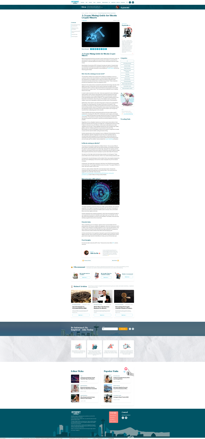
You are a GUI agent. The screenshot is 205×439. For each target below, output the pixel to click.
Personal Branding (127, 81)
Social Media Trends (127, 86)
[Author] (99, 253)
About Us (118, 2)
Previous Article (87, 260)
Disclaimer (112, 417)
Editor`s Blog (112, 421)
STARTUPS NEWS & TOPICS (127, 88)
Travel (94, 2)
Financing (127, 74)
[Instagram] (130, 2)
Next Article (114, 260)
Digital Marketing (127, 68)
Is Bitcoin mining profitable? (75, 28)
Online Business (127, 78)
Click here (84, 115)
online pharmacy (65, 438)
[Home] (75, 2)
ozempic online (105, 438)
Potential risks (74, 34)
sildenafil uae (90, 438)
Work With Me (113, 415)
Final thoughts (74, 36)
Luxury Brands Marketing (128, 113)
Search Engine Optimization (127, 83)
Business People (127, 65)
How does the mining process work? (76, 25)
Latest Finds (113, 2)
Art (109, 2)
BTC (113, 242)
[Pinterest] (133, 2)
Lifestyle (90, 2)
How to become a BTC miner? (76, 32)
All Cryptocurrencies (127, 63)
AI (127, 61)
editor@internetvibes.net (126, 414)
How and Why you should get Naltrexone (13, 438)
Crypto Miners (110, 68)
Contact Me (123, 2)
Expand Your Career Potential (127, 71)
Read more (84, 277)
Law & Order (127, 76)
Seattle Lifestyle (105, 2)
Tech (86, 2)
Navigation (112, 419)
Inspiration (99, 2)
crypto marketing (109, 139)
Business (82, 2)
